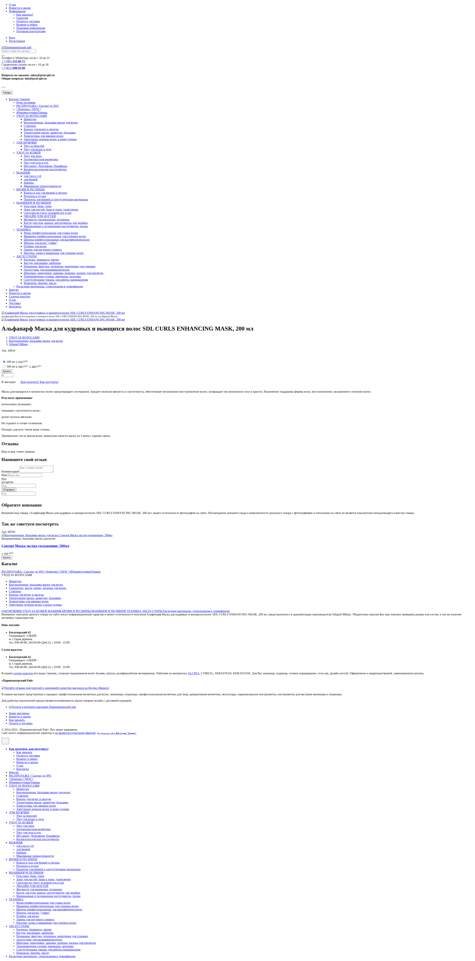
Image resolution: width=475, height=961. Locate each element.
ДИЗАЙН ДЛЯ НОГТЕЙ (40, 216)
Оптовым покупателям (30, 31)
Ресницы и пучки (35, 196)
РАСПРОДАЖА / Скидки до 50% (37, 105)
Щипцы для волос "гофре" (41, 243)
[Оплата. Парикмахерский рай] (42, 706)
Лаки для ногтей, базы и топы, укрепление (51, 209)
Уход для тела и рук (36, 162)
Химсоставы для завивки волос (44, 135)
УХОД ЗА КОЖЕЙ (28, 152)
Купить (7, 557)
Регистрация (17, 41)
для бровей (31, 179)
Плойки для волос (35, 246)
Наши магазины (19, 713)
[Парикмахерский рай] (16, 47)
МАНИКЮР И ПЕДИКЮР (33, 202)
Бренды (14, 289)
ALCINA (193, 673)
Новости (20, 7)
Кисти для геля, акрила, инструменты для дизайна (56, 222)
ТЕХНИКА (23, 229)
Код (3, 478)
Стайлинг (30, 125)
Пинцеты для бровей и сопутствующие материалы (56, 199)
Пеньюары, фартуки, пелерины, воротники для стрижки (59, 266)
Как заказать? (24, 14)
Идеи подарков (25, 102)
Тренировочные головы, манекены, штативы (52, 276)
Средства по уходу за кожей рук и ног (48, 212)
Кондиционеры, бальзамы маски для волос (51, 122)
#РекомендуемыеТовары (31, 112)
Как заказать (17, 719)
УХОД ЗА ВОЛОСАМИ (31, 115)
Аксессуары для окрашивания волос (47, 269)
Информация (17, 11)
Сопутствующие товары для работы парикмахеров (56, 279)
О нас (12, 4)
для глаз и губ (32, 176)
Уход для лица (33, 156)
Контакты (15, 306)
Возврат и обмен (26, 24)
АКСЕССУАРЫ (26, 256)
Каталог (19, 99)
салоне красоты (23, 673)
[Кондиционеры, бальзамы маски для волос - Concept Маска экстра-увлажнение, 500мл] (56, 535)
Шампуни (30, 119)
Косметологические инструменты (45, 169)
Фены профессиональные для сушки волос (51, 232)
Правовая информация (30, 28)
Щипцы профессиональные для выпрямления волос (57, 239)
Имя (4, 475)
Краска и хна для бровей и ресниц (45, 192)
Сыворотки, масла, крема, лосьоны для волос (37, 588)
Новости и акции (20, 293)
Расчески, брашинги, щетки (41, 259)
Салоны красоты (19, 296)
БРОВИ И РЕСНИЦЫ (30, 189)
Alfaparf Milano (18, 344)
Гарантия (22, 18)
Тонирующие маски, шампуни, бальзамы (50, 132)
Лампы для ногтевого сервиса (43, 249)
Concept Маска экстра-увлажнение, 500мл (35, 546)
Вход (12, 37)
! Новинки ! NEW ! (28, 109)
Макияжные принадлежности (42, 186)
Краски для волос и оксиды (41, 129)
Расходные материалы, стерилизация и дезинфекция (49, 286)
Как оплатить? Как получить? (39, 382)
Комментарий (10, 471)
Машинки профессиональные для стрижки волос (55, 236)
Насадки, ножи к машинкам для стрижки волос (54, 253)
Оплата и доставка (28, 21)
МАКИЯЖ (23, 172)
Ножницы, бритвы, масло (40, 283)
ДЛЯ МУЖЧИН (26, 142)
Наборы (29, 182)
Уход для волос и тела (37, 149)
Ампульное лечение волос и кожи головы (50, 139)
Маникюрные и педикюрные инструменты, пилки (56, 226)
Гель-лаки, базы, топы (38, 206)
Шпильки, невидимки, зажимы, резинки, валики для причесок (63, 273)
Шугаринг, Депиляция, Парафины (45, 166)
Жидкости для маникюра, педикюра (46, 219)
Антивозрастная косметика (41, 159)
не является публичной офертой (75, 732)
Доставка (15, 303)
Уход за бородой (34, 146)
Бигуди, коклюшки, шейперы (42, 263)
